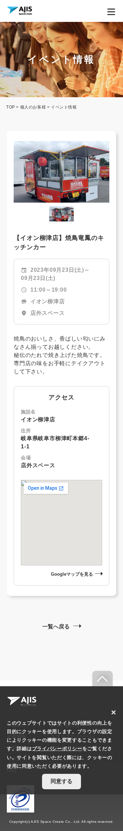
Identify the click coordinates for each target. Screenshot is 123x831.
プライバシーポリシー (57, 748)
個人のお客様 (33, 107)
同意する (61, 781)
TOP (10, 107)
